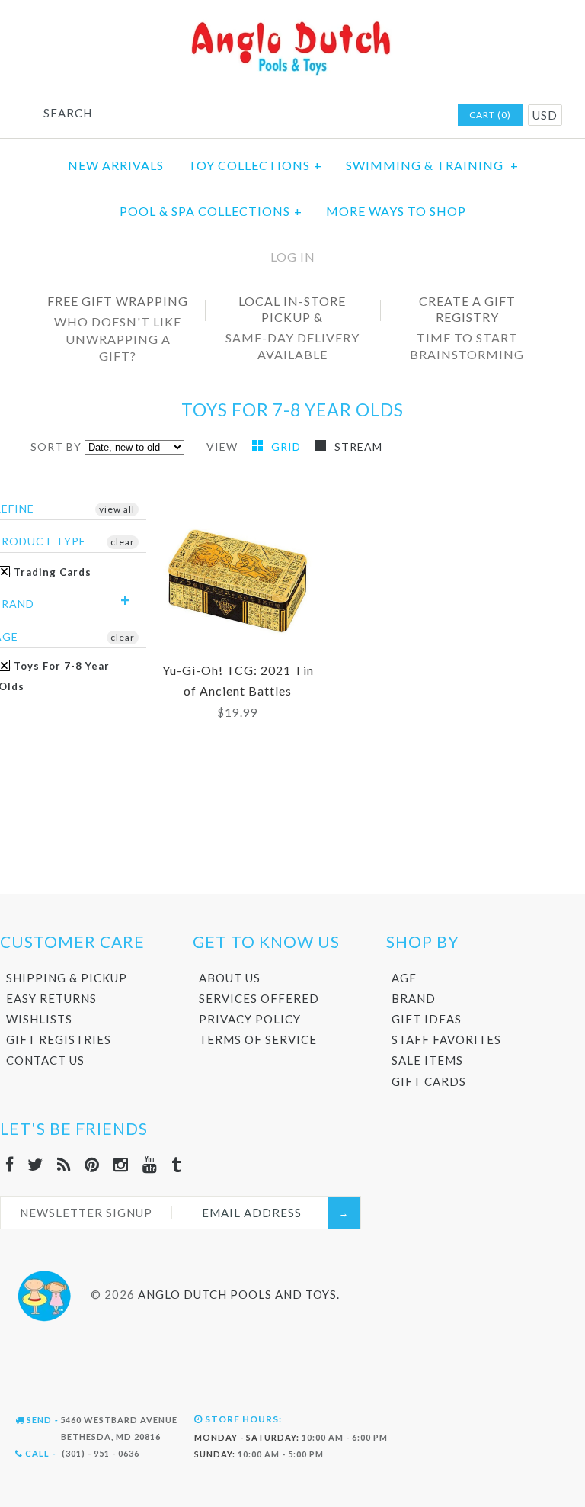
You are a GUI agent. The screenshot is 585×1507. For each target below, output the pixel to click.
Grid (287, 446)
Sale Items (427, 1060)
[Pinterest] (92, 1164)
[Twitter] (35, 1164)
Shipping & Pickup (66, 978)
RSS (344, 116)
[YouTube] (150, 1164)
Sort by (56, 446)
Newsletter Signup (86, 1212)
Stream (358, 446)
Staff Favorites (446, 1039)
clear (122, 542)
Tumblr (423, 116)
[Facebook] (10, 1164)
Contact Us (45, 1060)
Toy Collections (255, 165)
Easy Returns (51, 998)
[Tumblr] (176, 1164)
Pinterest (364, 116)
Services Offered (259, 998)
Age (404, 978)
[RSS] (64, 1164)
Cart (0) (490, 114)
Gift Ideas (427, 1019)
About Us (230, 978)
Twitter (324, 116)
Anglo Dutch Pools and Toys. (239, 1294)
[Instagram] (121, 1164)
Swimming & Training (432, 165)
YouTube (403, 116)
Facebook (304, 116)
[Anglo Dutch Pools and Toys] (292, 24)
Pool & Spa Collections (211, 211)
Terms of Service (258, 1039)
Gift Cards (429, 1081)
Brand (414, 998)
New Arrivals (116, 165)
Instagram (384, 116)
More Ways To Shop (396, 211)
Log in (292, 256)
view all (117, 509)
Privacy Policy (250, 1019)
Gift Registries (58, 1039)
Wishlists (39, 1019)
